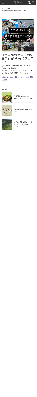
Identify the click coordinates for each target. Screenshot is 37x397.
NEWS (8, 8)
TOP (3, 8)
